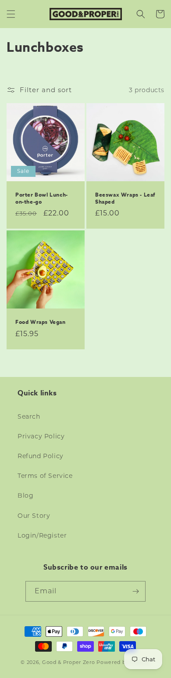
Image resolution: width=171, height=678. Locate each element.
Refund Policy (41, 456)
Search (29, 416)
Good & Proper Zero (68, 662)
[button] (11, 14)
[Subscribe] (135, 591)
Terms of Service (45, 476)
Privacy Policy (41, 436)
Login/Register (42, 535)
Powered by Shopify (123, 662)
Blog (25, 495)
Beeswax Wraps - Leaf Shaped (125, 198)
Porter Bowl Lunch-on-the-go (41, 198)
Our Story (34, 516)
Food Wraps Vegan (40, 322)
